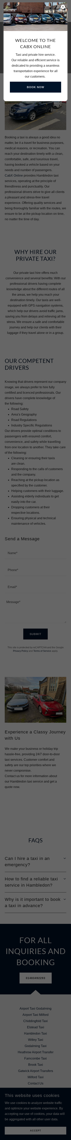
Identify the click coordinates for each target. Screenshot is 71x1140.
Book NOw (35, 87)
